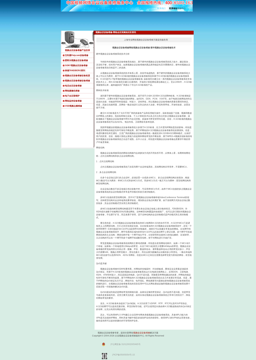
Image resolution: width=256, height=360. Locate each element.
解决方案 (119, 8)
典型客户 (133, 8)
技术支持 (147, 8)
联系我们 (161, 8)
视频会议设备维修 (141, 333)
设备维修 (106, 8)
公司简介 (92, 8)
